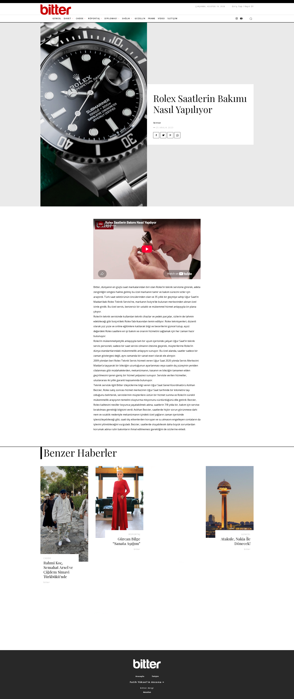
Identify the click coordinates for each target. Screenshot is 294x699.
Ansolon (147, 692)
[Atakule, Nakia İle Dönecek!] (230, 502)
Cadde (47, 558)
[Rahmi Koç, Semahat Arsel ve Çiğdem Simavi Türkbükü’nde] (64, 514)
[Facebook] (156, 135)
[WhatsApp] (177, 135)
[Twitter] (163, 135)
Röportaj (175, 92)
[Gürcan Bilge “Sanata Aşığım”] (119, 502)
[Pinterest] (170, 135)
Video (187, 92)
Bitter (157, 123)
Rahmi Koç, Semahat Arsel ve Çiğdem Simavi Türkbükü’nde (58, 569)
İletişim (155, 676)
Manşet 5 (160, 92)
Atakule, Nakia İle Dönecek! (236, 541)
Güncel (246, 534)
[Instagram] (236, 18)
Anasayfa (140, 676)
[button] (251, 18)
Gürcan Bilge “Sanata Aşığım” (126, 541)
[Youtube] (241, 18)
